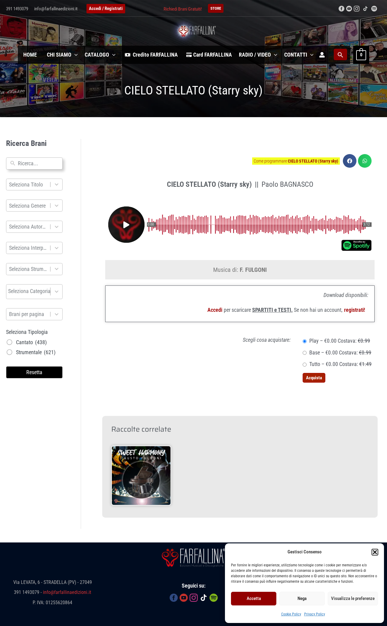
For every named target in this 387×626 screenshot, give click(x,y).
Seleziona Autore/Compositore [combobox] (28, 226)
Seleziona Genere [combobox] (27, 206)
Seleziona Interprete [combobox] (28, 248)
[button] (375, 552)
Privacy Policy (314, 614)
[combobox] (39, 163)
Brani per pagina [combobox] (26, 314)
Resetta (34, 372)
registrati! (354, 310)
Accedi (214, 310)
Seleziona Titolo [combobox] (26, 184)
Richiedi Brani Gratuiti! (183, 9)
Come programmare (296, 161)
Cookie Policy (291, 614)
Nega (302, 598)
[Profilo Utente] (322, 55)
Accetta (254, 598)
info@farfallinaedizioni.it (55, 9)
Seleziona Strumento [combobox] (28, 269)
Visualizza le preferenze (353, 598)
